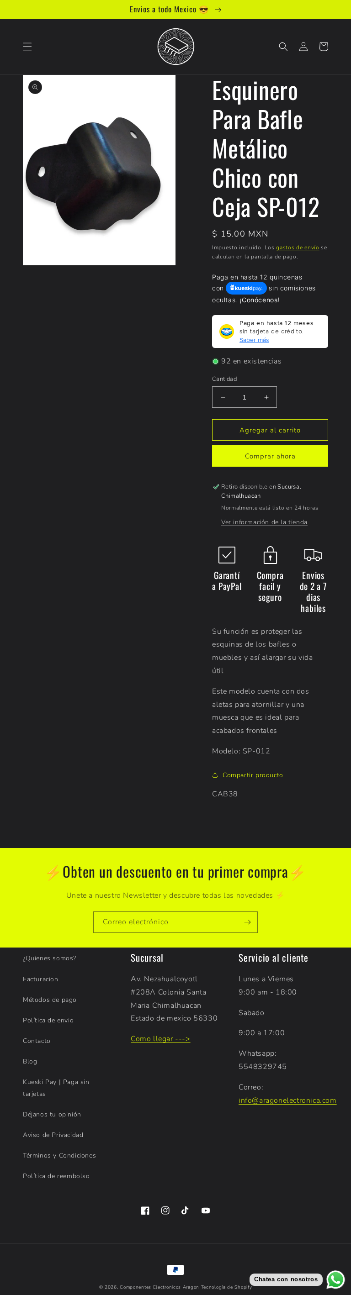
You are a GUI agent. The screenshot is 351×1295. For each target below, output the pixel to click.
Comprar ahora (270, 456)
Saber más (254, 339)
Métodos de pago (50, 999)
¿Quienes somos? (49, 958)
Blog (30, 1061)
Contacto (37, 1041)
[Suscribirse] (247, 922)
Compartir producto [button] (253, 775)
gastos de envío (297, 247)
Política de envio (48, 1020)
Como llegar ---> (161, 1039)
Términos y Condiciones (59, 1155)
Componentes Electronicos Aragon (159, 1287)
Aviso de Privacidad (53, 1135)
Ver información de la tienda (264, 522)
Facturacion (40, 979)
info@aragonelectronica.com (288, 1100)
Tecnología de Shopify (226, 1287)
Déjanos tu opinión (52, 1114)
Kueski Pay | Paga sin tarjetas (56, 1088)
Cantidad (224, 379)
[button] (27, 47)
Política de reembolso (56, 1176)
